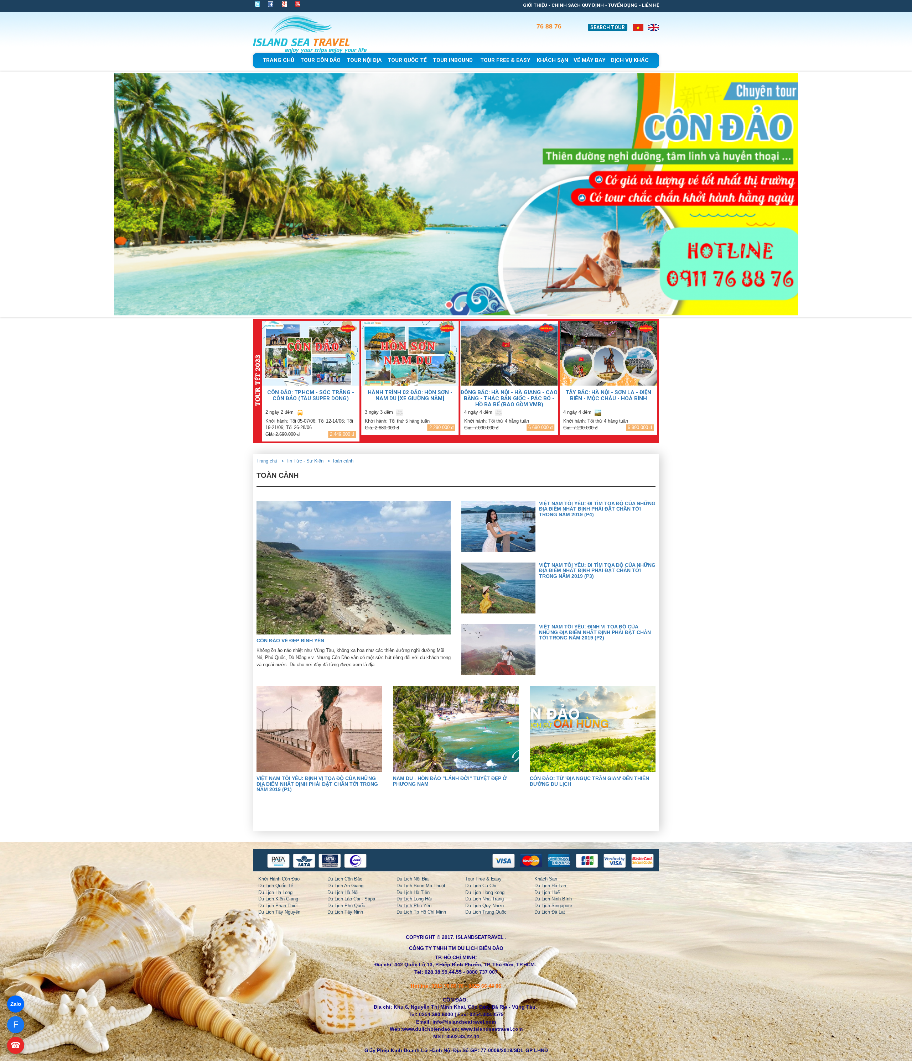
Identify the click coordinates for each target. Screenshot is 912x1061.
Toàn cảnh (342, 461)
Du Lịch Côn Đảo (344, 879)
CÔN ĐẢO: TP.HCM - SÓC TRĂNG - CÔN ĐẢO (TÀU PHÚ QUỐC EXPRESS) (608, 395)
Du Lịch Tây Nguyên (279, 912)
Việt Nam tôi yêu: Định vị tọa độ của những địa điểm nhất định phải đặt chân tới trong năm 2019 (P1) (317, 783)
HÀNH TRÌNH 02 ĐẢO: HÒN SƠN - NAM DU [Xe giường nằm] (310, 395)
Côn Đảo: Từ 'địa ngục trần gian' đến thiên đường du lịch (589, 780)
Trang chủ (278, 60)
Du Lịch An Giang (345, 885)
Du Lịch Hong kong (484, 892)
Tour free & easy (505, 60)
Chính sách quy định (577, 5)
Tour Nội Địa (364, 60)
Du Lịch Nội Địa (413, 879)
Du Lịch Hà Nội (342, 892)
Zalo (15, 1004)
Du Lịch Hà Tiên (413, 892)
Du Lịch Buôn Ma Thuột (421, 885)
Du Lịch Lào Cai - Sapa (351, 898)
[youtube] (298, 5)
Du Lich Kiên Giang (278, 898)
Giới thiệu (535, 5)
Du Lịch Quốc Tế (275, 885)
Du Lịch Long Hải (414, 898)
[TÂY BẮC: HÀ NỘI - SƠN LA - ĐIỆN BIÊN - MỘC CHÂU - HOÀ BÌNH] (509, 353)
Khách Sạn (545, 879)
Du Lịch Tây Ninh (345, 912)
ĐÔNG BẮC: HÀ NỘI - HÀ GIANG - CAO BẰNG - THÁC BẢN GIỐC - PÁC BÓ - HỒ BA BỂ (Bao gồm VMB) (410, 398)
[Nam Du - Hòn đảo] (456, 729)
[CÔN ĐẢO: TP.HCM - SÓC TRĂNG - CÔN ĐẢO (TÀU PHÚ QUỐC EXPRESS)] (608, 353)
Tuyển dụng (623, 5)
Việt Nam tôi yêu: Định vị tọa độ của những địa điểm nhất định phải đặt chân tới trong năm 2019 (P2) (595, 632)
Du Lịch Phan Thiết (278, 905)
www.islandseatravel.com (492, 1029)
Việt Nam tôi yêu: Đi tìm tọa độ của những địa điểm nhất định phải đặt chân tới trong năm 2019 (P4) (597, 509)
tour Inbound (453, 60)
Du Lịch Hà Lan (550, 885)
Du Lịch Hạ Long (275, 892)
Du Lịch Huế (547, 892)
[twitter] (259, 4)
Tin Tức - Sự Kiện (304, 461)
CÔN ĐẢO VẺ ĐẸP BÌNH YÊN (290, 640)
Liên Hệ (650, 5)
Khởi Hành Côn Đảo (279, 879)
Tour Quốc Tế (407, 60)
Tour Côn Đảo (320, 60)
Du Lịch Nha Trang (484, 898)
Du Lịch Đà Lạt (549, 912)
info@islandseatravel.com (464, 1022)
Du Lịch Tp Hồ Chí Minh (421, 912)
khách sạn (552, 60)
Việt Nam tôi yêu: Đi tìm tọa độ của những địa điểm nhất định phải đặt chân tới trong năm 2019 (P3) (597, 570)
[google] (284, 4)
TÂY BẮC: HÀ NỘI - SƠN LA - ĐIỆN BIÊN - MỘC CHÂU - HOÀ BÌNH (509, 395)
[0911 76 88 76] (559, 28)
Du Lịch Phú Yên (414, 905)
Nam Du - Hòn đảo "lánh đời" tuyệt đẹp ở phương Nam (450, 780)
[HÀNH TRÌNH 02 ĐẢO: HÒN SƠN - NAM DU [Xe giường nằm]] (310, 353)
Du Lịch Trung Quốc (486, 912)
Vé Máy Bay (590, 60)
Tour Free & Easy (483, 879)
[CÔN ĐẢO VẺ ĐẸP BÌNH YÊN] (353, 567)
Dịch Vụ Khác (630, 60)
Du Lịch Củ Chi (480, 885)
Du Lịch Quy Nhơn (484, 905)
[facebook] (271, 4)
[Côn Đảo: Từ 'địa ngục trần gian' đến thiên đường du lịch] (593, 729)
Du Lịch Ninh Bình (553, 898)
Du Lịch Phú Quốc (346, 905)
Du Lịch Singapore (553, 905)
